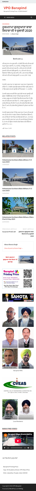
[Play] (5, 448)
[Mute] (28, 448)
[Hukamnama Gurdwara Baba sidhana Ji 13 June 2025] (18, 149)
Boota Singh (15, 34)
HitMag (21, 488)
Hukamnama (5, 24)
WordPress (12, 488)
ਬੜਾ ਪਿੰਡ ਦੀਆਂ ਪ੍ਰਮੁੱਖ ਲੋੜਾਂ (10, 458)
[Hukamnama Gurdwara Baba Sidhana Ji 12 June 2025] (18, 178)
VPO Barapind (15, 8)
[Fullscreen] (31, 448)
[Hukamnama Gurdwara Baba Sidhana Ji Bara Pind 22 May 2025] (18, 206)
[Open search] (31, 17)
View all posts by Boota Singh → (13, 248)
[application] (18, 441)
